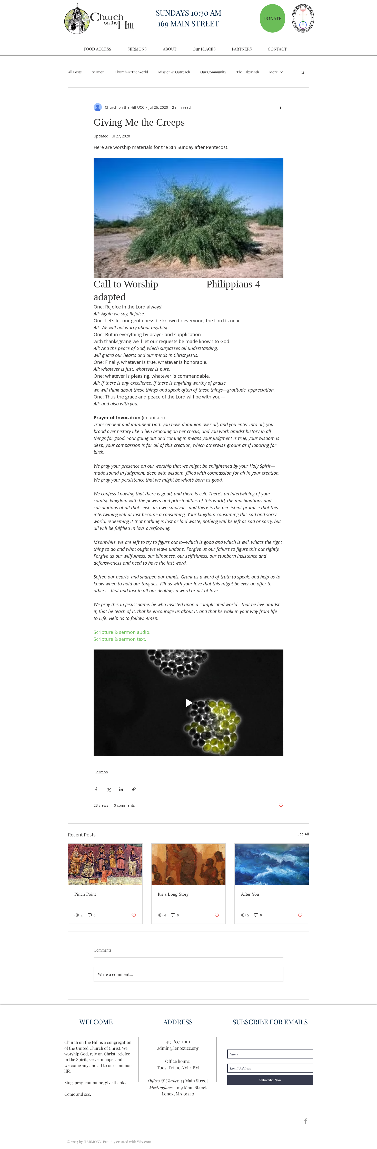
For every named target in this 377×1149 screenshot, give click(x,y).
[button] (302, 72)
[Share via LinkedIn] (121, 789)
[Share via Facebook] (96, 789)
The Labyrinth (247, 71)
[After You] (272, 864)
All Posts (75, 71)
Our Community (213, 71)
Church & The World (131, 71)
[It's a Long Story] (189, 864)
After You (250, 894)
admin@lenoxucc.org (178, 1048)
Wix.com (144, 1141)
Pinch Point (85, 894)
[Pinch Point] (105, 864)
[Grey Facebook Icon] (305, 1121)
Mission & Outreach (174, 71)
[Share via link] (133, 789)
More (273, 71)
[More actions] (280, 107)
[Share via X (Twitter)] (108, 789)
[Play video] (188, 703)
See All (303, 834)
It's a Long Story (173, 894)
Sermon (98, 71)
